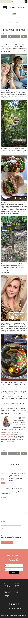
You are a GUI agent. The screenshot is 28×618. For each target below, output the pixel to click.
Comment (4, 497)
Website (3, 528)
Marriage (7, 588)
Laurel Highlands (7, 393)
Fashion (17, 585)
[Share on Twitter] (11, 36)
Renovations (9, 591)
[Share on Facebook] (4, 36)
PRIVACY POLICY (17, 615)
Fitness (16, 586)
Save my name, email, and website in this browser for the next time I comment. (12, 536)
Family (6, 583)
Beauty (16, 588)
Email (3, 522)
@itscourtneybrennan (6, 434)
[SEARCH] (26, 1)
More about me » (9, 441)
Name (3, 516)
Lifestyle (17, 583)
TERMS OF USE (24, 615)
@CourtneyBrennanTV (6, 436)
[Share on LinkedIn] (24, 36)
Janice (3, 473)
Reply (2, 483)
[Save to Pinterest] (17, 36)
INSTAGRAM (4, 405)
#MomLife (14, 24)
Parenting (7, 586)
